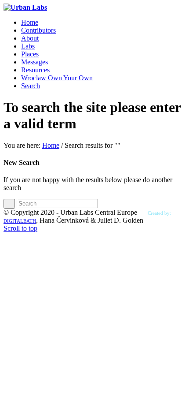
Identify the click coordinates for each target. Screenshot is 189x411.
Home (50, 145)
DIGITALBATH (20, 221)
